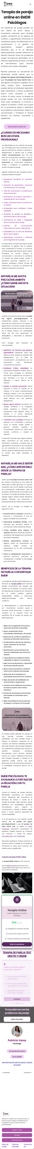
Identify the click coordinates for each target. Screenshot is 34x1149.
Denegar (17, 1135)
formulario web (7, 836)
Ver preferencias (17, 1140)
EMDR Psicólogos (12, 866)
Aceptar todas (17, 1130)
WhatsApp (21, 836)
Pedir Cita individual (17, 944)
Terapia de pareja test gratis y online (17, 954)
